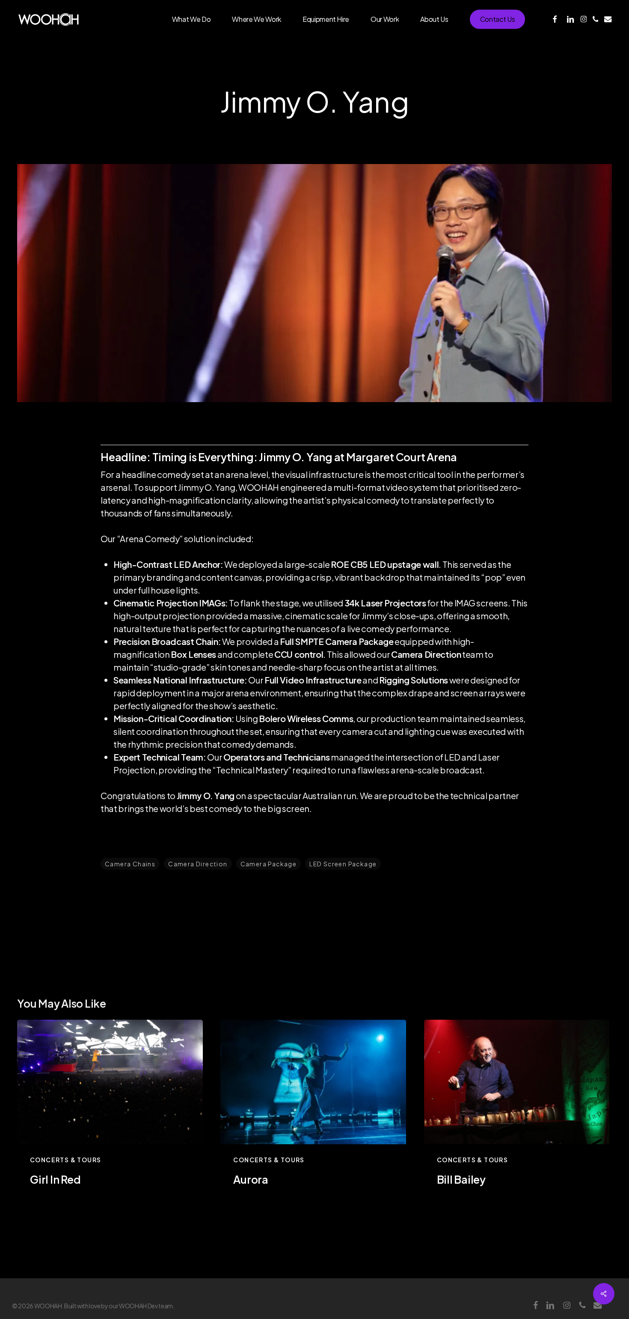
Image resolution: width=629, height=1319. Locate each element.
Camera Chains (130, 864)
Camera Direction (197, 864)
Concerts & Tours (65, 1160)
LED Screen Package (343, 864)
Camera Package (268, 864)
